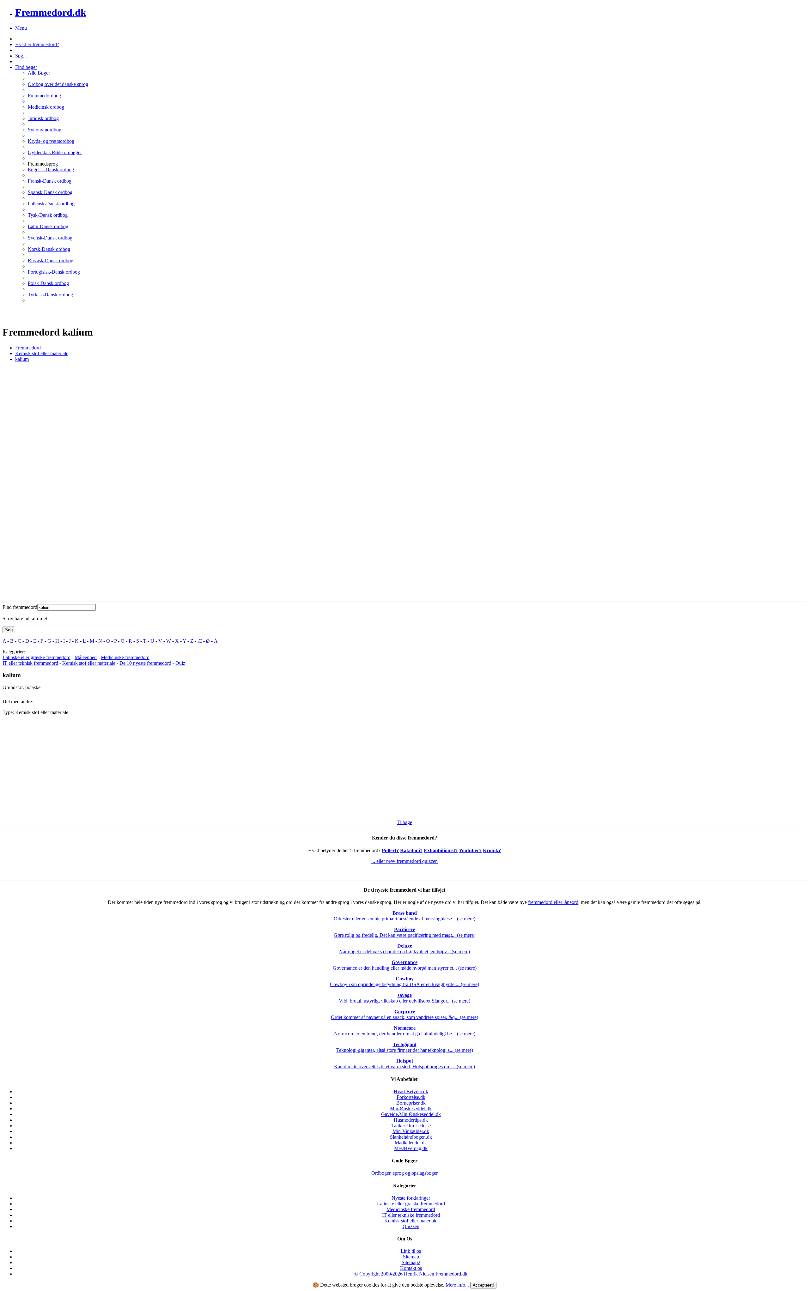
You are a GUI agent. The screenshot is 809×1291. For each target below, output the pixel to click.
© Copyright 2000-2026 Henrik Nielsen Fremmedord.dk (410, 1273)
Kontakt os (411, 1268)
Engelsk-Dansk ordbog (51, 169)
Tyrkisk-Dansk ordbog (50, 294)
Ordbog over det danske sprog (58, 84)
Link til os (411, 1251)
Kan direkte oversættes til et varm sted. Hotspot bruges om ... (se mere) (404, 1063)
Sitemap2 (411, 1262)
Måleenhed (86, 657)
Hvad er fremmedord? (37, 44)
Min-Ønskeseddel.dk (411, 1108)
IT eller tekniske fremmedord (411, 1215)
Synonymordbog (44, 129)
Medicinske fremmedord (125, 657)
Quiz (180, 663)
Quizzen (411, 1226)
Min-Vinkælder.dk (410, 1131)
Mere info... (457, 1285)
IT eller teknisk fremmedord (30, 663)
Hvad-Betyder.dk (411, 1091)
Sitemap (411, 1256)
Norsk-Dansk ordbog (49, 249)
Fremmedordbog (44, 95)
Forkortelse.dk (411, 1097)
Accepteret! (483, 1285)
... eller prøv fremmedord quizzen (404, 861)
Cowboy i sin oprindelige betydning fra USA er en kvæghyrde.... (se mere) (404, 981)
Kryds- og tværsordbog (51, 141)
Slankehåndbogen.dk (411, 1137)
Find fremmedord (20, 607)
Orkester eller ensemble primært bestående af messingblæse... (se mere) (404, 915)
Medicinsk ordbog (46, 107)
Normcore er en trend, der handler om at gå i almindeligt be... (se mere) (404, 1030)
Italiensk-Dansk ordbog (51, 203)
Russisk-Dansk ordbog (50, 260)
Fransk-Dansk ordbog (49, 181)
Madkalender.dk (411, 1142)
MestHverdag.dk (411, 1148)
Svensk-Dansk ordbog (50, 237)
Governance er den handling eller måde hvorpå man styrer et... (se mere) (405, 965)
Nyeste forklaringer (411, 1198)
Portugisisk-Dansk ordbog (54, 272)
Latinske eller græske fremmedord (36, 657)
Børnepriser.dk (411, 1103)
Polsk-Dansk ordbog (48, 283)
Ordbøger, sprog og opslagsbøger (404, 1173)
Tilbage (404, 822)
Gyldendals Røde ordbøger (55, 152)
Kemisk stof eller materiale (88, 663)
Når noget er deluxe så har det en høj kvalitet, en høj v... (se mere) (404, 948)
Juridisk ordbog (43, 118)
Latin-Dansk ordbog (48, 226)
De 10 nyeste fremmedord (145, 663)
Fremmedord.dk (50, 12)
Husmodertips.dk (411, 1120)
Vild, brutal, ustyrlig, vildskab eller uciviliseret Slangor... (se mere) (404, 997)
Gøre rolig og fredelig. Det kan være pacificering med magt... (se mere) (404, 932)
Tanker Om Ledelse (411, 1125)
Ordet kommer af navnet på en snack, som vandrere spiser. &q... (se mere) (404, 1014)
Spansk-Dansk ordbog (50, 192)
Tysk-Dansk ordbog (48, 215)
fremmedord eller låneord (553, 902)
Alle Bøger (39, 73)
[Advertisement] (192, 764)
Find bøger (26, 67)
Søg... (21, 55)
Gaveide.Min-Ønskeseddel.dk (411, 1114)
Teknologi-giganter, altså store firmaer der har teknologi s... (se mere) (404, 1047)
